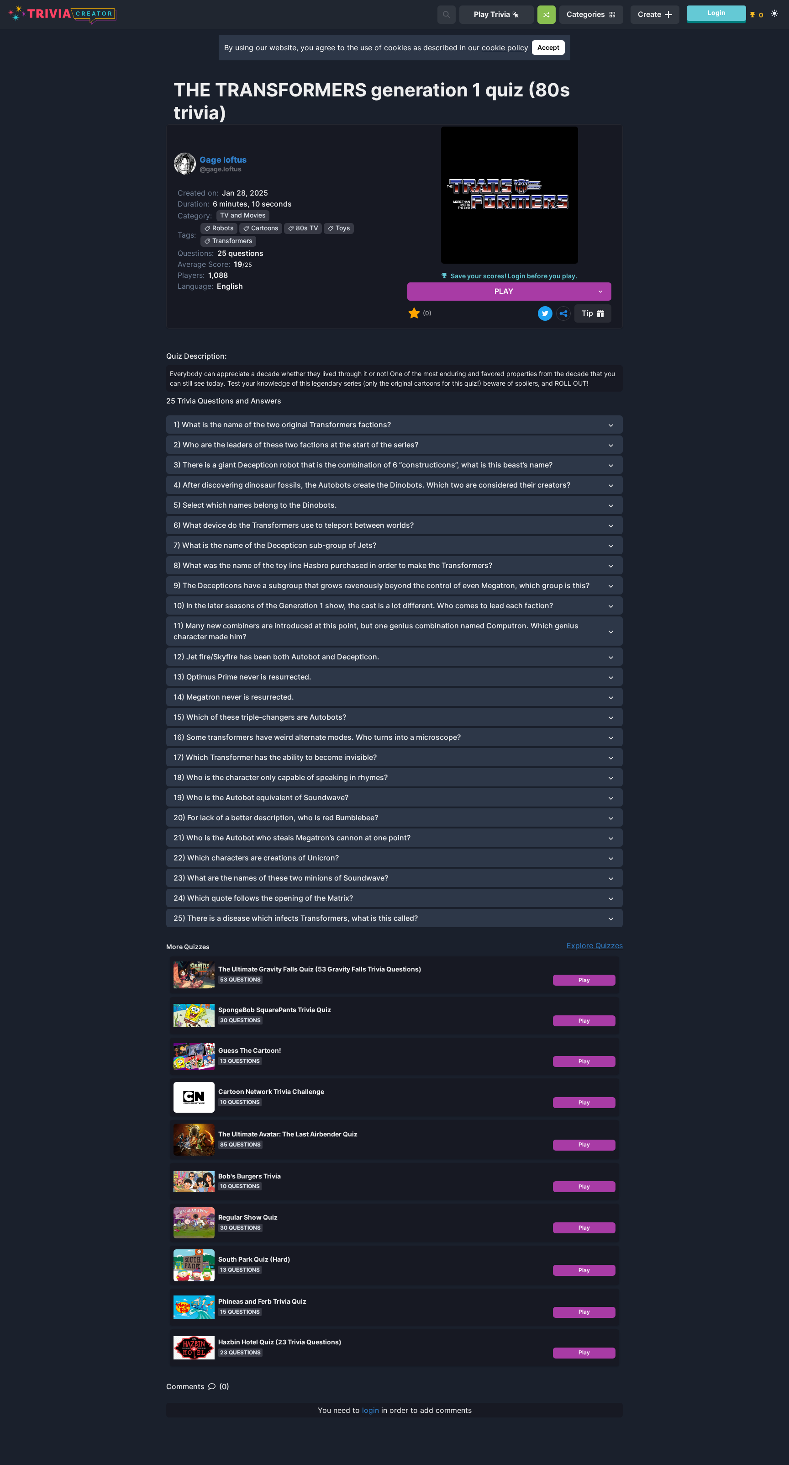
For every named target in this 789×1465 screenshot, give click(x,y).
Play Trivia (492, 14)
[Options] (563, 313)
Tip (587, 313)
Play (584, 980)
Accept (548, 47)
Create (649, 14)
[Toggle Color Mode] (774, 13)
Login (717, 12)
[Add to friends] (446, 14)
